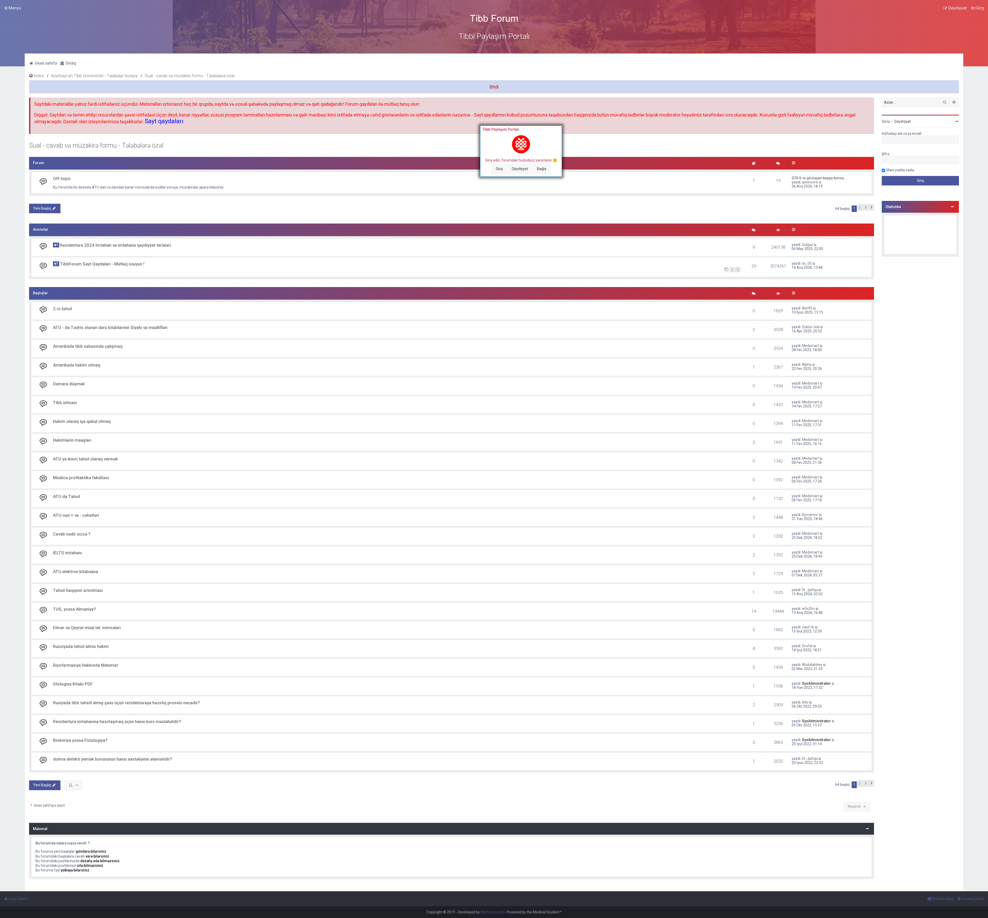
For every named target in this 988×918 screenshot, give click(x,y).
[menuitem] (977, 8)
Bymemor (810, 515)
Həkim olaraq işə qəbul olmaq (82, 421)
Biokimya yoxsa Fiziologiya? (80, 740)
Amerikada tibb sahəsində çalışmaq (87, 346)
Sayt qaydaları (164, 121)
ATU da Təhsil (66, 496)
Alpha (806, 364)
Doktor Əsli (810, 327)
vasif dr (808, 627)
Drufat (807, 646)
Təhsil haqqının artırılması (78, 590)
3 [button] (866, 207)
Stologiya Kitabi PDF (73, 684)
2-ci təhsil (62, 308)
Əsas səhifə (45, 63)
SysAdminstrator (816, 683)
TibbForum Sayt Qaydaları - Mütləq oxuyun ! (102, 263)
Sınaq (70, 63)
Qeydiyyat (520, 169)
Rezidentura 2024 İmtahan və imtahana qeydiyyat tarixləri (115, 245)
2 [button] (860, 207)
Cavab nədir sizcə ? (72, 534)
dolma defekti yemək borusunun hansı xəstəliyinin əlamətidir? (112, 759)
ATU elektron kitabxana (75, 571)
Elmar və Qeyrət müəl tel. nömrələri (87, 627)
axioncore (810, 182)
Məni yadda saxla (900, 170)
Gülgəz (807, 245)
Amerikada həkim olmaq (76, 365)
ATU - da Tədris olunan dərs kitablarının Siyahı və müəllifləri (110, 327)
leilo (805, 702)
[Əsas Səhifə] (494, 18)
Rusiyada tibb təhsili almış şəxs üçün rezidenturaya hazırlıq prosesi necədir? (126, 702)
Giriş (499, 169)
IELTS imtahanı (67, 552)
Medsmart (810, 346)
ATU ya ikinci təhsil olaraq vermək (85, 458)
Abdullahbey (812, 665)
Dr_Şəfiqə (810, 590)
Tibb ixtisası (65, 402)
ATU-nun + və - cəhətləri (76, 515)
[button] (871, 207)
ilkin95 (807, 308)
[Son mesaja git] (815, 245)
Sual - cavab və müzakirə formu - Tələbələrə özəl (96, 145)
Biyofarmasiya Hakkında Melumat (85, 665)
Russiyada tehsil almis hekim (81, 646)
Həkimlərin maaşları (72, 440)
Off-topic (62, 178)
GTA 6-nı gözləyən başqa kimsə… (819, 178)
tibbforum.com (493, 912)
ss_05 (807, 263)
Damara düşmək (69, 383)
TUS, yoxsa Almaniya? (74, 609)
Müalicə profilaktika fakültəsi (81, 477)
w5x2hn (808, 609)
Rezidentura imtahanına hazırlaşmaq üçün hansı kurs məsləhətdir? (117, 721)
